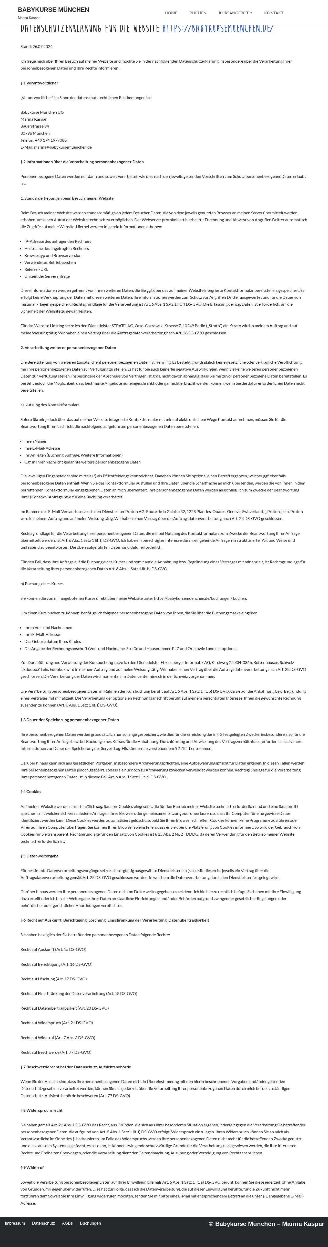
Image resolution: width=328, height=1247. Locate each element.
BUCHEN (198, 12)
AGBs (67, 1223)
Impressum (15, 1223)
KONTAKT (273, 12)
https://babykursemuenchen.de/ (218, 28)
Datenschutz (43, 1223)
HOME (171, 12)
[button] (251, 13)
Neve (23, 1240)
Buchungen (90, 1223)
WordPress (69, 1240)
